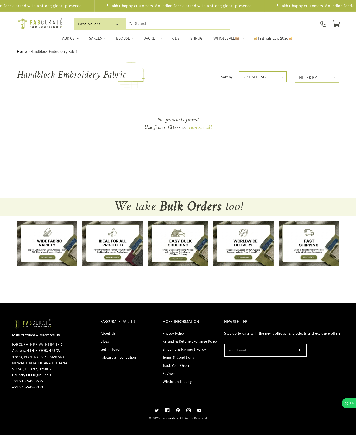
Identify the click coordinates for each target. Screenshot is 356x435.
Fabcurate (169, 418)
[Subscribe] (300, 350)
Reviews (169, 374)
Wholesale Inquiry (177, 382)
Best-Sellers (89, 23)
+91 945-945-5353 (27, 387)
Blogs (105, 341)
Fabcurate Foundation (118, 357)
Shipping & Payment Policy (184, 349)
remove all (200, 127)
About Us (108, 333)
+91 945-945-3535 (27, 381)
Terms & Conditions (178, 357)
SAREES (95, 38)
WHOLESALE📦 (226, 38)
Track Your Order (176, 366)
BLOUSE (123, 38)
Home (22, 51)
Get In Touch (111, 349)
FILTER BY (308, 77)
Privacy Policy (174, 333)
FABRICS (67, 38)
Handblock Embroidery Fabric (54, 51)
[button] (336, 23)
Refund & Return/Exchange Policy (190, 341)
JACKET (150, 38)
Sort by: (227, 77)
